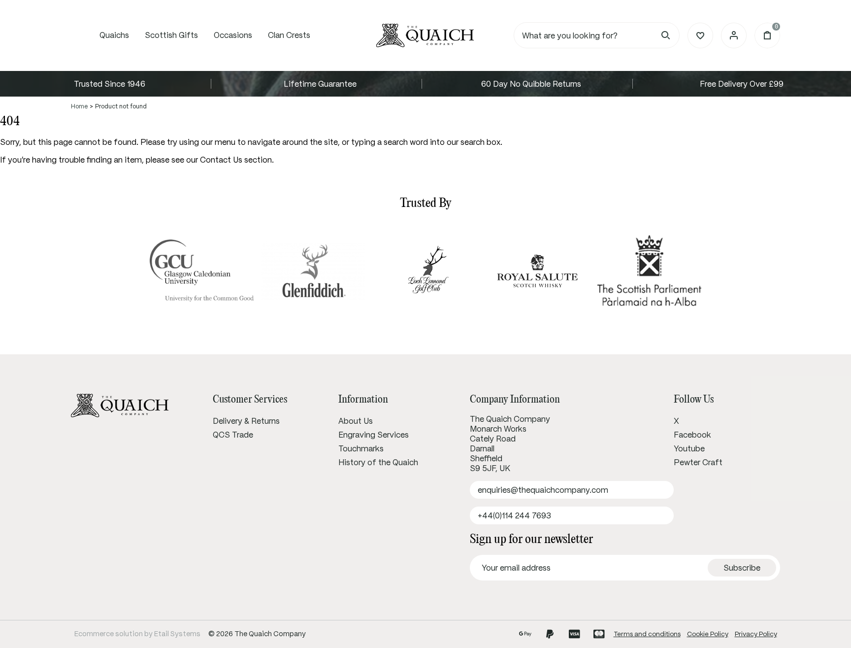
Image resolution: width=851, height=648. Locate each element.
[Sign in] (734, 35)
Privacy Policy (756, 634)
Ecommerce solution (108, 633)
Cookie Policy (707, 634)
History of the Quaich (378, 462)
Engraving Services (373, 435)
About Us (355, 421)
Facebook (692, 435)
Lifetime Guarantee (320, 84)
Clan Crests (289, 35)
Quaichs (114, 35)
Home (79, 106)
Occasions (233, 35)
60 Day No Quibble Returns (531, 84)
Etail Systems (177, 633)
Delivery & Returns (246, 421)
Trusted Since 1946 (109, 84)
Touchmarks (361, 448)
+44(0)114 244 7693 (514, 515)
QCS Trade (233, 435)
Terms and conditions (647, 634)
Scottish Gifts (171, 35)
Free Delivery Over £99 (742, 84)
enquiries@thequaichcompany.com (543, 490)
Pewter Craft (698, 462)
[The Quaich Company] (425, 35)
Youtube (689, 448)
